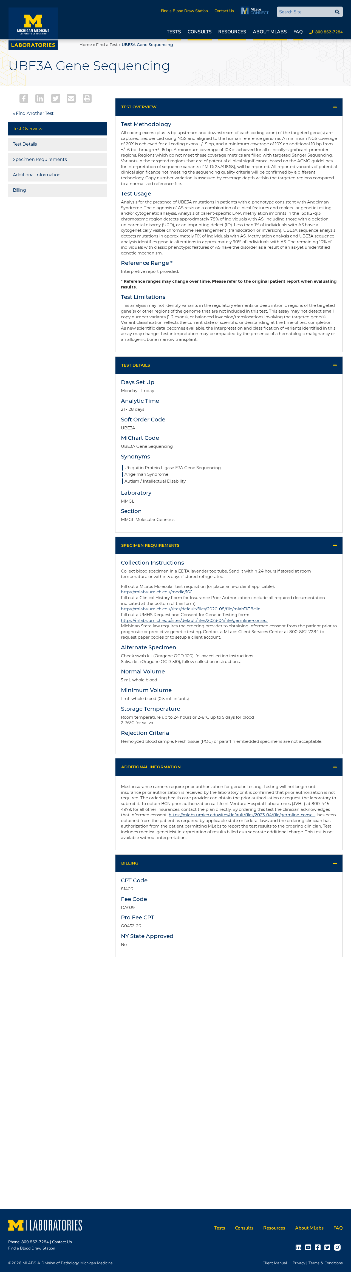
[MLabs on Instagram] (338, 1247)
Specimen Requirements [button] (150, 545)
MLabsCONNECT (255, 10)
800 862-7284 (329, 32)
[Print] (87, 98)
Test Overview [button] (139, 106)
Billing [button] (129, 863)
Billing (19, 190)
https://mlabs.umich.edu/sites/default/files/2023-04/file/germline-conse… (194, 620)
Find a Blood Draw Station (184, 10)
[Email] (71, 98)
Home (86, 44)
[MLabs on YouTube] (309, 1247)
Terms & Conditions (325, 1263)
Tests (174, 32)
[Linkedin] (39, 98)
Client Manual (274, 1263)
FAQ (298, 32)
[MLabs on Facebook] (319, 1247)
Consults (200, 32)
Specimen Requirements (40, 159)
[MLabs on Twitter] (328, 1247)
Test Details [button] (135, 365)
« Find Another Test (33, 113)
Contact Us (224, 10)
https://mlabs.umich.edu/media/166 (156, 591)
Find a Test (107, 44)
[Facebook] (23, 98)
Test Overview (28, 128)
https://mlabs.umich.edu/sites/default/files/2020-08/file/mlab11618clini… (192, 608)
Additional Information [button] (151, 766)
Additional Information (37, 174)
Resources (232, 32)
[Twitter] (55, 98)
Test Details (25, 144)
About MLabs (270, 32)
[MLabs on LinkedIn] (300, 1247)
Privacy (299, 1263)
